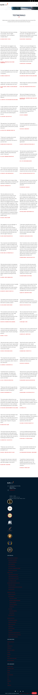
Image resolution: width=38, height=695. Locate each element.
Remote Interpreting (11, 564)
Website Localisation (11, 624)
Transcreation (11, 606)
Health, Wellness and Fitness (11, 658)
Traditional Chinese (10, 668)
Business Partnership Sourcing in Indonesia (15, 587)
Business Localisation (11, 594)
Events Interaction (11, 615)
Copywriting (10, 630)
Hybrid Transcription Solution (13, 576)
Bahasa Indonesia (10, 674)
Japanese (8, 670)
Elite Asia (30, 8)
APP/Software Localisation (12, 620)
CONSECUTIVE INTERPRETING (12, 562)
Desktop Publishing (11, 628)
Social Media (10, 608)
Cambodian (9, 685)
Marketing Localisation (11, 592)
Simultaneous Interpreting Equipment (14, 568)
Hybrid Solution (10, 572)
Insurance (9, 654)
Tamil (8, 683)
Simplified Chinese (10, 666)
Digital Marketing (11, 596)
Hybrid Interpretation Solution (13, 578)
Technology (9, 648)
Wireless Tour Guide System (12, 570)
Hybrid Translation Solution (13, 574)
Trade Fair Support (11, 589)
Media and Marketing (10, 660)
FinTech (8, 656)
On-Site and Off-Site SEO (13, 598)
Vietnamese (9, 681)
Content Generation (12, 602)
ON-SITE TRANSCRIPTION (11, 566)
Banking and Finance (10, 641)
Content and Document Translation (14, 632)
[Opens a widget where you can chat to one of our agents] (34, 693)
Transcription (10, 626)
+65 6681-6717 (12, 490)
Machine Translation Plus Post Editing (14, 634)
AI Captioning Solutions (12, 580)
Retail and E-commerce (10, 650)
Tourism (8, 652)
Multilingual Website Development (14, 600)
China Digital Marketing (13, 604)
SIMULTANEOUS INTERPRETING (12, 560)
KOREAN (8, 672)
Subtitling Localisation (12, 622)
